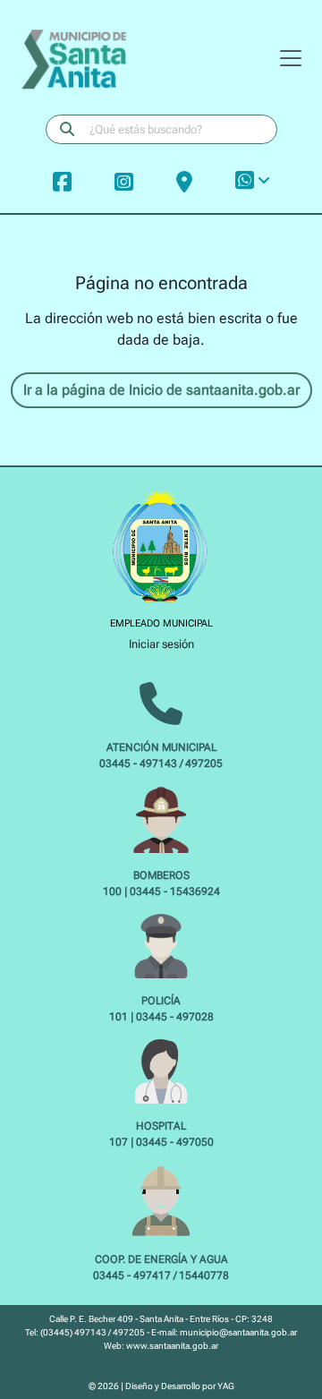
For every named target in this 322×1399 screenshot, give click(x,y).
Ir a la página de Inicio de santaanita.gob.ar (161, 389)
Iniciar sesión (161, 644)
